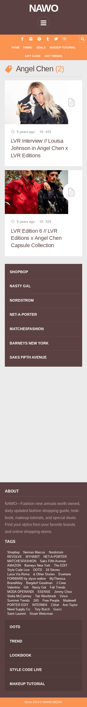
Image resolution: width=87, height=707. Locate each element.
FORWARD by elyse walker (26, 578)
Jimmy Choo (63, 591)
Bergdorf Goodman (39, 583)
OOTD (37, 569)
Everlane (64, 574)
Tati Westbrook (45, 596)
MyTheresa (57, 578)
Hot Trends (53, 56)
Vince (64, 596)
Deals (40, 47)
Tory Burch (42, 609)
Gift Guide (32, 56)
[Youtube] (64, 39)
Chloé (55, 604)
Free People (51, 600)
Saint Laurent (16, 613)
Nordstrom (56, 552)
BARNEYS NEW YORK (29, 343)
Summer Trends (18, 600)
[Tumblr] (48, 39)
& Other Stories (44, 574)
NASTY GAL (20, 286)
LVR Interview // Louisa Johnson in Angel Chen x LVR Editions (39, 148)
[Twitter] (56, 39)
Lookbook (20, 655)
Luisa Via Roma (18, 574)
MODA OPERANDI (20, 591)
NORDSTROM (22, 300)
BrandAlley (14, 583)
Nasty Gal (39, 587)
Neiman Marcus (34, 552)
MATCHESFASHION (27, 329)
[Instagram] (31, 39)
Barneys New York (37, 565)
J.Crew (61, 583)
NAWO (43, 8)
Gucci (57, 609)
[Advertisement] (43, 428)
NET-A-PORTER (23, 314)
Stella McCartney (19, 596)
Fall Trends (57, 587)
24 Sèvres (53, 569)
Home (16, 47)
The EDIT (60, 565)
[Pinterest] (39, 39)
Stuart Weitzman (41, 613)
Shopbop (13, 552)
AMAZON (14, 565)
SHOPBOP (19, 272)
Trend (27, 47)
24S (36, 600)
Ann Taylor (70, 604)
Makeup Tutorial (63, 47)
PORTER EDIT (18, 604)
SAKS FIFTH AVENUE (28, 357)
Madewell (69, 600)
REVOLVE (14, 556)
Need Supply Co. (19, 609)
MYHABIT (33, 556)
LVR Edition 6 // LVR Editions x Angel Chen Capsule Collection (36, 238)
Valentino (13, 587)
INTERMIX (39, 604)
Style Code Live (18, 569)
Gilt (26, 587)
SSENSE (44, 591)
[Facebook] (22, 39)
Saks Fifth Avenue (53, 561)
